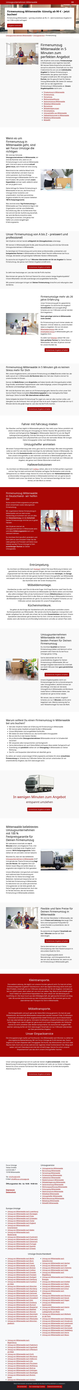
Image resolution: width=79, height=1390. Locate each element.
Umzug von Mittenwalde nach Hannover (22, 1293)
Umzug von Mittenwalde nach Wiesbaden (23, 1319)
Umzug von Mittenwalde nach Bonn (21, 1261)
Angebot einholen (14, 25)
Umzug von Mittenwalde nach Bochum (22, 1305)
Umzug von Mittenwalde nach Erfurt (55, 1289)
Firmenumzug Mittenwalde (52, 1175)
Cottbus (36, 469)
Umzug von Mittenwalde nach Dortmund (22, 1295)
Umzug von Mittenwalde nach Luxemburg (23, 1211)
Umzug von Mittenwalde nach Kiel (54, 1265)
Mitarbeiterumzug (47, 329)
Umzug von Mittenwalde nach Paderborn (23, 1345)
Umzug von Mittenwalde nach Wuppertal (22, 1307)
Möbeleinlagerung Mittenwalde (53, 1182)
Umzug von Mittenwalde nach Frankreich (23, 1237)
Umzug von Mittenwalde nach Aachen (56, 1263)
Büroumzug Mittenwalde (51, 1171)
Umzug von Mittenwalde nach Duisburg (22, 1302)
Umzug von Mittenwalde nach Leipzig (21, 1265)
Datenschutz (11, 1192)
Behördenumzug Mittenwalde (53, 1198)
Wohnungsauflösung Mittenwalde (54, 1187)
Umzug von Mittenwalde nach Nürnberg (22, 1289)
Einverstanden (22, 1386)
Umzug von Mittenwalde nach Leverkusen (57, 1323)
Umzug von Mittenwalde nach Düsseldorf (23, 1298)
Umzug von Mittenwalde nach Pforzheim (22, 1363)
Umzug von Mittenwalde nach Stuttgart (22, 1277)
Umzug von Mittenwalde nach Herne (55, 1332)
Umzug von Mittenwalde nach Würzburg (22, 1356)
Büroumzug (48, 106)
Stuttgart (37, 569)
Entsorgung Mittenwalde (51, 1189)
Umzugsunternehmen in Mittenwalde (19, 859)
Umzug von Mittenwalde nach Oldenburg (57, 1319)
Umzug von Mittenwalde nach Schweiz (22, 1248)
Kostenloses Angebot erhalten (40, 267)
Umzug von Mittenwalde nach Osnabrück (57, 1321)
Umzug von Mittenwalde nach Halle (55, 1270)
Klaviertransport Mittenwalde (53, 1180)
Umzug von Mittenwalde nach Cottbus (22, 1270)
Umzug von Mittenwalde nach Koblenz (22, 1380)
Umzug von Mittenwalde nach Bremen (22, 1268)
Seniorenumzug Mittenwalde (52, 1184)
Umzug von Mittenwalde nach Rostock (56, 1295)
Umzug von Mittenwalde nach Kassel (55, 1298)
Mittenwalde (52, 118)
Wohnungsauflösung (51, 99)
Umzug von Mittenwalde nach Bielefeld (22, 1309)
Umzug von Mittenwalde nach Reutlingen (23, 1373)
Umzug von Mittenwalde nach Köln (20, 1300)
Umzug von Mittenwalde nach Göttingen (22, 1370)
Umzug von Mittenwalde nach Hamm (55, 1307)
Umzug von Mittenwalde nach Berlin (21, 1258)
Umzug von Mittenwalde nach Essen (21, 1263)
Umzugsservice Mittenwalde (52, 1168)
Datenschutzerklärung (54, 1386)
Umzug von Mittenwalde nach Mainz (55, 1284)
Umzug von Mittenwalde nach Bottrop (21, 1368)
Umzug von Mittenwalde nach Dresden (22, 1272)
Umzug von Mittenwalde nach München (22, 1286)
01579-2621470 (14, 1177)
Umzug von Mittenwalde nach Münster (22, 1312)
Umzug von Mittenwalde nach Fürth (21, 1354)
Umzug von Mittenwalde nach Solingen (56, 1326)
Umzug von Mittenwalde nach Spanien (22, 1246)
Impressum (10, 1190)
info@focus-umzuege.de (20, 1179)
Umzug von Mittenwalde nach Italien (21, 1230)
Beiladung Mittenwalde (50, 1201)
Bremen (54, 338)
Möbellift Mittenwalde (50, 1203)
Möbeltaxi (52, 104)
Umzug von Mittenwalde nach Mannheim (23, 1314)
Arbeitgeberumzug (48, 332)
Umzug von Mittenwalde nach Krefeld (56, 1282)
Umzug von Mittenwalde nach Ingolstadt (22, 1347)
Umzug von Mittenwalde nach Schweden (22, 1218)
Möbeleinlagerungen (51, 108)
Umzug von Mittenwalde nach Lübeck (56, 1286)
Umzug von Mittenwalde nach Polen (21, 1216)
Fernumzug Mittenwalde (51, 1173)
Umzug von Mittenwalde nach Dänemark (22, 1242)
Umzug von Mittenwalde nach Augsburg (22, 1291)
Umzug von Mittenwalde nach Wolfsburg (22, 1366)
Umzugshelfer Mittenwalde (52, 1196)
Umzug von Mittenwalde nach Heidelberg (57, 1330)
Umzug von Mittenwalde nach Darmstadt (57, 1328)
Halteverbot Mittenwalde (51, 1178)
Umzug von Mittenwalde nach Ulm (20, 1361)
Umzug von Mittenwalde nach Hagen (55, 1300)
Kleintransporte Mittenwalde (52, 1191)
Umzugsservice (38, 35)
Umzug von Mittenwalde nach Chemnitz (56, 1268)
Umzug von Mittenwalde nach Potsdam (22, 1275)
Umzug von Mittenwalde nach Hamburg (22, 1279)
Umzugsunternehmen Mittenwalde (21, 2)
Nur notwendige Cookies (37, 1386)
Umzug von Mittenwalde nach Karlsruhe (22, 1316)
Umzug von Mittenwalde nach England (22, 1223)
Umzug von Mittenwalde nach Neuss (55, 1335)
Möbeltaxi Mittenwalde (50, 1194)
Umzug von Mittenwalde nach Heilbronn (22, 1359)
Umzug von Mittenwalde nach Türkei (21, 1221)
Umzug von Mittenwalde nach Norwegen (22, 1214)
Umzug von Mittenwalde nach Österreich (23, 1239)
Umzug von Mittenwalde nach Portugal (22, 1244)
